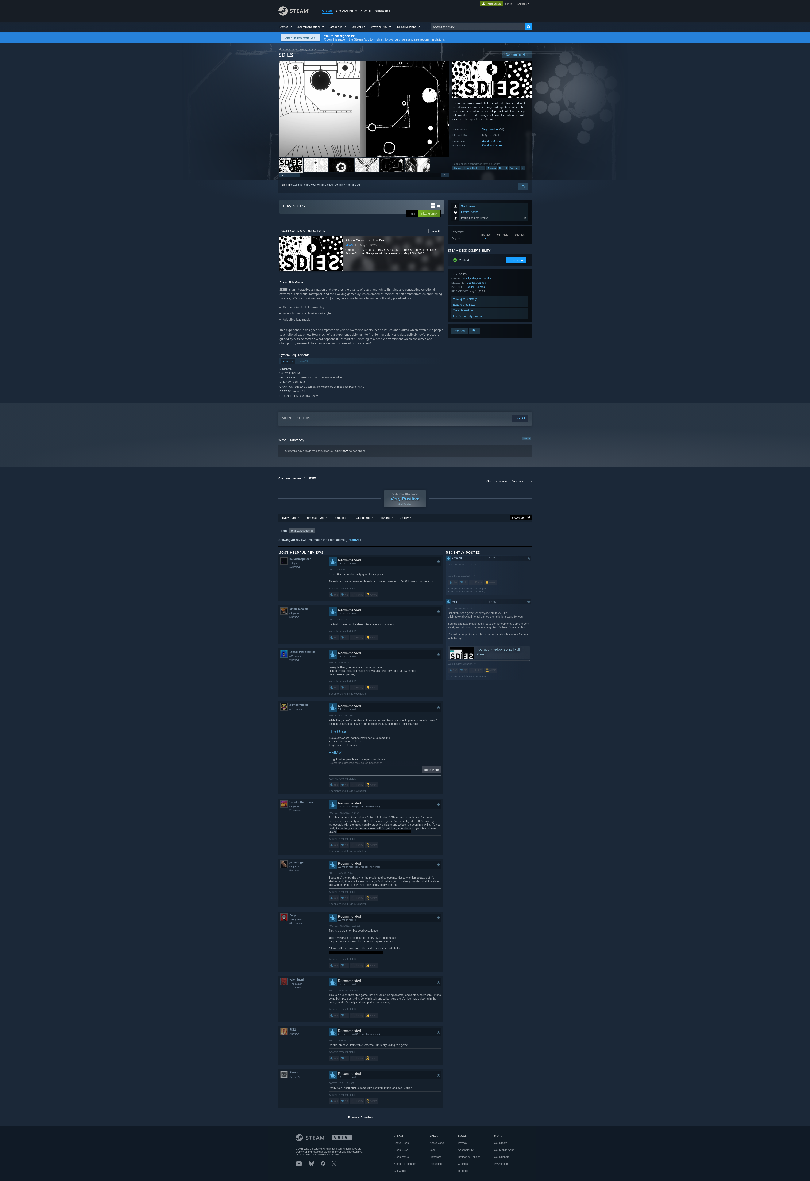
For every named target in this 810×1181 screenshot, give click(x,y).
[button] (285, 27)
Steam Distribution (405, 1163)
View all (526, 438)
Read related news (464, 304)
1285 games (295, 919)
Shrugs (294, 1072)
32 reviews (295, 1076)
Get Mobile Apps (504, 1149)
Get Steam (500, 1142)
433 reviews (295, 709)
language (522, 3)
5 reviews (294, 617)
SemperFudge (298, 704)
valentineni (296, 979)
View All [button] (436, 231)
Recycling (436, 1163)
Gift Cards (400, 1170)
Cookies (463, 1163)
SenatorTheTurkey (301, 802)
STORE (327, 11)
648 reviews (295, 923)
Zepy (292, 915)
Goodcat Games (492, 141)
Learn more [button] (516, 260)
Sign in (286, 184)
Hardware (435, 1156)
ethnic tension (298, 609)
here (345, 450)
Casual (457, 168)
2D (482, 168)
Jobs (433, 1149)
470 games (295, 656)
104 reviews (295, 987)
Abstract (514, 168)
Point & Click (470, 168)
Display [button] (404, 517)
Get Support (501, 1156)
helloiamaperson (300, 559)
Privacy (462, 1142)
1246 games (295, 984)
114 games (295, 563)
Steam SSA (401, 1149)
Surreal (503, 168)
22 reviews (295, 810)
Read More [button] (431, 769)
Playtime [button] (384, 517)
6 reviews (294, 870)
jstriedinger (296, 862)
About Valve (437, 1142)
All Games (284, 49)
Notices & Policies (469, 1156)
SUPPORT (382, 11)
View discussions (463, 310)
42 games (294, 613)
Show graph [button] (518, 517)
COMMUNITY (346, 11)
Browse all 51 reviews (360, 1117)
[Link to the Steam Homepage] (293, 14)
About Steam (402, 1142)
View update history (465, 299)
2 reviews (294, 1034)
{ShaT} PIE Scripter (302, 651)
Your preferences (522, 481)
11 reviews (294, 567)
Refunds (463, 1170)
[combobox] (478, 26)
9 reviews (294, 659)
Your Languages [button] (300, 530)
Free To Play (484, 278)
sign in (508, 3)
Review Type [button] (288, 517)
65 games (294, 866)
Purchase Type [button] (315, 517)
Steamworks (401, 1156)
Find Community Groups (467, 316)
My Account (501, 1163)
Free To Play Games (304, 49)
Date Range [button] (362, 517)
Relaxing (491, 168)
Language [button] (339, 517)
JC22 (292, 1029)
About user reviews (497, 481)
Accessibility (466, 1149)
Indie (473, 278)
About (366, 11)
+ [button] (522, 168)
